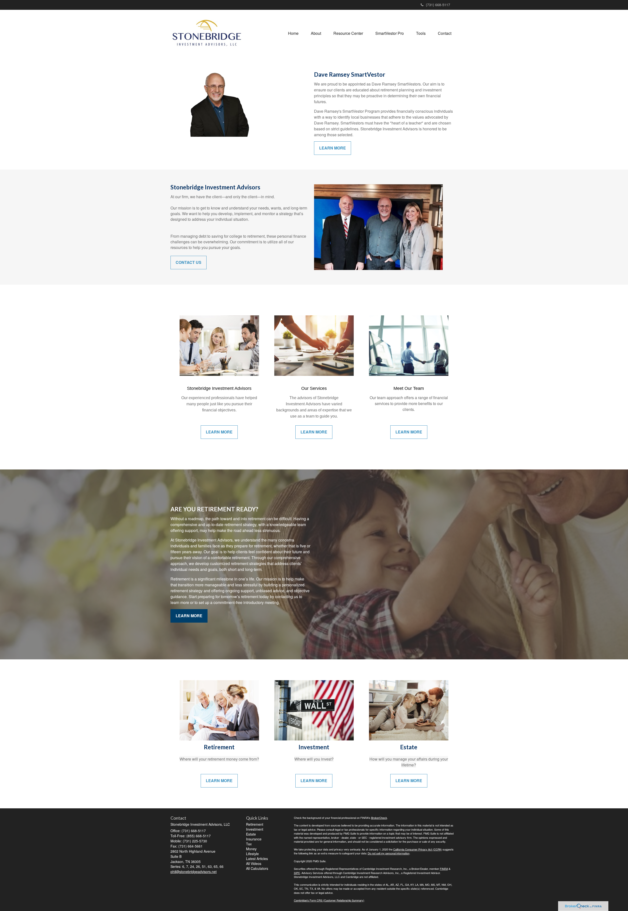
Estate (251, 834)
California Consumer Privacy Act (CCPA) (417, 849)
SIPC (297, 873)
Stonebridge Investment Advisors (219, 388)
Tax (249, 843)
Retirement (254, 824)
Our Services (314, 388)
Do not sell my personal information (388, 853)
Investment (254, 829)
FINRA (444, 869)
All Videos (253, 863)
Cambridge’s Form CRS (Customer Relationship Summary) (329, 900)
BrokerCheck (379, 818)
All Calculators (257, 868)
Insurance (254, 839)
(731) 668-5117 (438, 4)
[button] (316, 33)
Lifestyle (252, 853)
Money (251, 848)
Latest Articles (257, 858)
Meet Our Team (408, 388)
